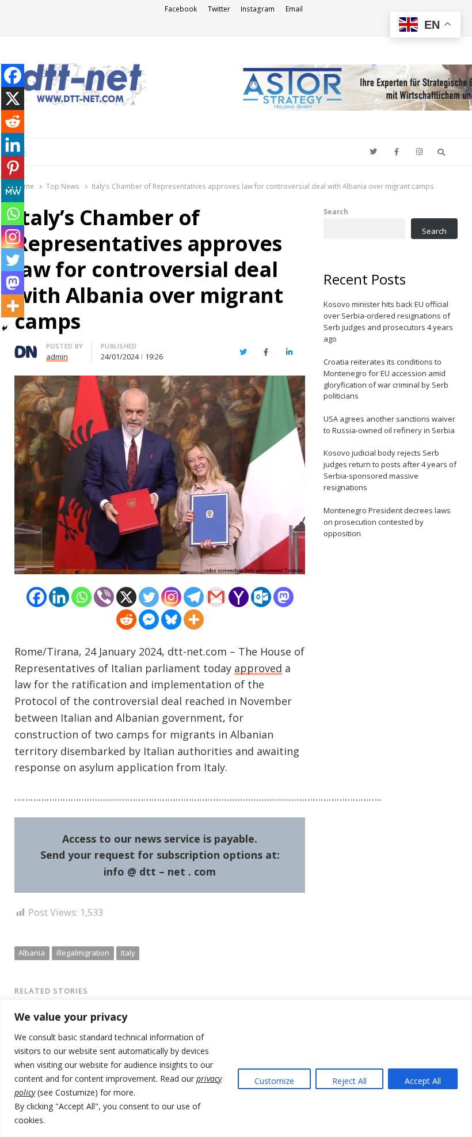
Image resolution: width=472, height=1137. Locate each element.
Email (294, 9)
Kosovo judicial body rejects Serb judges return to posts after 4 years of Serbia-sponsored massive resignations (389, 470)
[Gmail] (216, 597)
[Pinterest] (12, 167)
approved (258, 668)
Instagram (258, 9)
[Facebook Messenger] (149, 619)
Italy (128, 953)
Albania (31, 953)
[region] (236, 1068)
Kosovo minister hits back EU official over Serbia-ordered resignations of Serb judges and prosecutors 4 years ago (388, 321)
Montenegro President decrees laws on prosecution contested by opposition (387, 522)
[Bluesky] (171, 619)
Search (335, 211)
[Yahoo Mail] (239, 597)
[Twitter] (149, 597)
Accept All (423, 1080)
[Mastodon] (283, 597)
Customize (274, 1080)
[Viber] (104, 597)
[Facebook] (36, 597)
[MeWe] (12, 190)
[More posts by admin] (25, 348)
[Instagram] (171, 597)
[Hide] (4, 328)
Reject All (349, 1080)
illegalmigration (82, 953)
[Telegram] (194, 597)
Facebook (181, 9)
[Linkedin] (59, 597)
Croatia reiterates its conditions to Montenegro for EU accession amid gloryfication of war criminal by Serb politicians (385, 379)
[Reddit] (126, 619)
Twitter (219, 9)
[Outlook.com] (261, 597)
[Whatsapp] (81, 597)
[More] (194, 619)
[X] (126, 597)
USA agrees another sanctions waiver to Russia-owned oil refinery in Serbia (389, 424)
